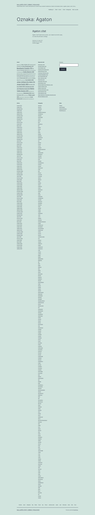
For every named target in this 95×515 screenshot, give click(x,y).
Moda (39, 270)
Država (39, 166)
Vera (39, 467)
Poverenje (40, 349)
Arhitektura (40, 114)
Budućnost (40, 137)
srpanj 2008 (19, 199)
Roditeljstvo (40, 385)
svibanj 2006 (19, 243)
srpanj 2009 (19, 179)
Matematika (40, 258)
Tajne (39, 448)
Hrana (39, 188)
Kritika (39, 231)
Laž (39, 238)
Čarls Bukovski (25, 98)
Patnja (39, 322)
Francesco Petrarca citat (43, 73)
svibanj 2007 (19, 223)
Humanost (40, 189)
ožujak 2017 (19, 107)
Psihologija (40, 371)
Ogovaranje (40, 310)
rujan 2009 (19, 176)
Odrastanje (40, 309)
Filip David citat (41, 79)
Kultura (39, 235)
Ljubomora (40, 248)
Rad (39, 374)
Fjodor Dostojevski (32, 75)
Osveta (39, 319)
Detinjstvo (40, 154)
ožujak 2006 (19, 247)
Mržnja (39, 275)
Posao (39, 344)
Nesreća (40, 297)
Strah (39, 433)
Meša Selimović (31, 91)
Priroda (39, 364)
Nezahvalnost (41, 302)
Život (39, 491)
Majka (39, 255)
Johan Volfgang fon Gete (26, 82)
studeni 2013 (19, 137)
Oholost (39, 312)
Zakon (39, 480)
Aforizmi (40, 105)
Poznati (39, 353)
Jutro (39, 216)
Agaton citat (39, 31)
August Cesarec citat (42, 86)
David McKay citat (42, 83)
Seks (39, 396)
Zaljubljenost (40, 482)
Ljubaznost (40, 247)
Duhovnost (40, 167)
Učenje (39, 459)
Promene (40, 368)
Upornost (40, 464)
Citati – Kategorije (67, 9)
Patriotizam (40, 324)
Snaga (39, 413)
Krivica (39, 233)
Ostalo (39, 317)
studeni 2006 (19, 233)
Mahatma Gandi (24, 88)
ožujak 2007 (19, 226)
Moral (39, 272)
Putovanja (40, 373)
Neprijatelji (40, 295)
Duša (39, 169)
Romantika (40, 386)
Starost (39, 430)
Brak (39, 130)
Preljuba (39, 358)
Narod (39, 285)
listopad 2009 (20, 174)
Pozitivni (40, 351)
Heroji (39, 184)
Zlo (38, 494)
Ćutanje (39, 147)
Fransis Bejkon (20, 76)
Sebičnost (40, 395)
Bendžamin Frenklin (24, 68)
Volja (39, 474)
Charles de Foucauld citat (43, 69)
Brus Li (30, 70)
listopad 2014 (19, 119)
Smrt (39, 411)
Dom (39, 159)
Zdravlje (39, 485)
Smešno (39, 410)
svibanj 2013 (19, 147)
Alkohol (39, 107)
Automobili (40, 117)
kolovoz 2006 (20, 238)
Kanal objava (62, 107)
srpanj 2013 (19, 144)
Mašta (39, 257)
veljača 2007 (19, 228)
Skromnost (40, 401)
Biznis (39, 120)
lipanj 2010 (19, 161)
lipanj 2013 (19, 145)
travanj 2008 (19, 204)
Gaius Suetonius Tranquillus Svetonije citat (47, 94)
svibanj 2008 (19, 203)
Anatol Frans (32, 64)
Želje (39, 487)
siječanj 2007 (19, 230)
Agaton (37, 43)
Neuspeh (40, 299)
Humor (39, 191)
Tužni (39, 457)
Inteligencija (40, 198)
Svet (39, 447)
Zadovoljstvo (40, 477)
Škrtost (39, 403)
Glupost (39, 179)
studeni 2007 (19, 213)
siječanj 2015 (19, 114)
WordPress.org (62, 110)
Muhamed (27, 93)
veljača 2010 (19, 167)
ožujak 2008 (19, 206)
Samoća (39, 388)
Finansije (40, 176)
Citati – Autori (58, 9)
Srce (39, 427)
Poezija (39, 331)
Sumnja (39, 442)
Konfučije (32, 84)
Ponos (39, 339)
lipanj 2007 (19, 221)
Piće (39, 326)
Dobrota (40, 157)
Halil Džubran (30, 78)
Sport (39, 418)
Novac (39, 304)
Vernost (39, 469)
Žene (39, 489)
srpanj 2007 (19, 220)
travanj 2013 (19, 149)
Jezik (39, 215)
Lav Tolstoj (21, 86)
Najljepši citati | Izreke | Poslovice (28, 4)
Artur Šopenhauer (28, 66)
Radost (39, 376)
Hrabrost (40, 186)
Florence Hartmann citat (43, 89)
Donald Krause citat (42, 66)
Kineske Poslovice (42, 221)
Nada (39, 284)
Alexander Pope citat (42, 81)
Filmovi (39, 172)
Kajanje (39, 218)
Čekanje (39, 139)
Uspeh (39, 465)
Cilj (38, 140)
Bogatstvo (40, 124)
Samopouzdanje (41, 390)
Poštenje (40, 346)
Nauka (39, 289)
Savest (39, 391)
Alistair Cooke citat (42, 88)
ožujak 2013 (19, 151)
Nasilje (39, 287)
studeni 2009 (19, 172)
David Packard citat (42, 91)
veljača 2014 (19, 132)
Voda (39, 472)
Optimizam (40, 315)
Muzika (39, 280)
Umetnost (40, 462)
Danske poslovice (41, 149)
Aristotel (19, 66)
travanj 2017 (19, 105)
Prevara (39, 359)
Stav (39, 432)
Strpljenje (40, 437)
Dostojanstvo (41, 162)
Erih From (34, 73)
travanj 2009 (19, 184)
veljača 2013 (19, 152)
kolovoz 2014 (19, 122)
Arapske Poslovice (42, 112)
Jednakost (40, 213)
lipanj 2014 (19, 125)
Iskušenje (40, 203)
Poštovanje (40, 347)
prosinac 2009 (20, 171)
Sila (39, 398)
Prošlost (40, 369)
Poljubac (40, 337)
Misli (39, 263)
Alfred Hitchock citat (42, 71)
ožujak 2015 (19, 110)
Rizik (39, 383)
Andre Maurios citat (42, 93)
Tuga (39, 455)
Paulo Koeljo (26, 95)
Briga (39, 132)
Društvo (39, 164)
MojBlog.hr (51, 9)
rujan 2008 (19, 196)
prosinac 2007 (20, 211)
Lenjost (39, 240)
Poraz (39, 341)
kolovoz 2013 (19, 142)
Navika (39, 290)
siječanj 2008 (19, 209)
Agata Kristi (19, 64)
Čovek (39, 144)
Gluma (39, 177)
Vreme (39, 475)
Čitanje (39, 142)
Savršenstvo (40, 393)
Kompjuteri (40, 226)
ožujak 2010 (19, 166)
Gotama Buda (23, 78)
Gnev (39, 181)
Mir (38, 262)
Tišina (39, 452)
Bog (39, 122)
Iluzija (39, 194)
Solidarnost (40, 417)
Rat (39, 379)
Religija (39, 381)
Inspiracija (40, 196)
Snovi (39, 415)
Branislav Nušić (25, 70)
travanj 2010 (19, 164)
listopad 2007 (20, 215)
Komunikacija (41, 228)
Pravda (39, 354)
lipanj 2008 (19, 201)
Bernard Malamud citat (43, 96)
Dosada (39, 161)
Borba (39, 129)
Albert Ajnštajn (25, 64)
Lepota (39, 241)
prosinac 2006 (20, 231)
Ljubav (39, 245)
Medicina (40, 260)
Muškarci (40, 278)
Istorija (39, 208)
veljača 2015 (19, 112)
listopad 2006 (20, 235)
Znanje (39, 496)
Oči (38, 307)
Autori (41, 41)
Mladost (39, 267)
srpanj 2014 (19, 124)
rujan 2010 (19, 156)
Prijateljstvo (40, 361)
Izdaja (39, 209)
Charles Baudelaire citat (43, 74)
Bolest (39, 127)
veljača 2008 (19, 208)
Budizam (40, 135)
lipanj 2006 (19, 241)
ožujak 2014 (19, 130)
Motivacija (40, 273)
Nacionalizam (41, 282)
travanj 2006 (19, 245)
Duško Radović (28, 72)
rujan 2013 (19, 140)
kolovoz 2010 (19, 157)
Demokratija (40, 152)
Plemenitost (40, 327)
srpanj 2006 (19, 240)
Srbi (39, 423)
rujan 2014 (19, 120)
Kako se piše (75, 9)
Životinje (40, 492)
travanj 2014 (19, 129)
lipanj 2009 (19, 181)
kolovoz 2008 (20, 198)
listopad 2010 (19, 154)
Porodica (40, 342)
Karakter (40, 220)
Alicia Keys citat (41, 64)
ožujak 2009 (19, 186)
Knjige (39, 223)
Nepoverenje (40, 292)
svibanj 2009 (19, 182)
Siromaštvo (40, 400)
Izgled (39, 211)
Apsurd (39, 110)
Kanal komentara (62, 108)
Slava (39, 405)
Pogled (39, 332)
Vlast (39, 470)
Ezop (27, 75)
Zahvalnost (40, 479)
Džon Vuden (29, 73)
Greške (39, 182)
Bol (38, 125)
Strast (39, 435)
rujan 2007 (19, 216)
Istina (39, 206)
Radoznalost (40, 378)
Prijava (60, 105)
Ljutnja (39, 252)
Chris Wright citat (41, 68)
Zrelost (39, 497)
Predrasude (40, 356)
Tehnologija (40, 450)
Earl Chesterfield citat (42, 76)
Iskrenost (40, 201)
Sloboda (40, 406)
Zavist (39, 484)
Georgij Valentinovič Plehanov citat (45, 84)
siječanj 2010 (19, 169)
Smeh (39, 408)
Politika (39, 336)
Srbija (39, 425)
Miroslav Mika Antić (20, 93)
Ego (39, 171)
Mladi (39, 265)
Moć (39, 268)
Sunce (39, 443)
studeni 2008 (19, 193)
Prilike (39, 363)
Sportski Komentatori (42, 420)
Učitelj (39, 460)
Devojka (39, 156)
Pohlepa (39, 334)
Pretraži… (61, 62)
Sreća (39, 428)
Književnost (40, 225)
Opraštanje (40, 314)
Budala (39, 134)
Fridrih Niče (26, 76)
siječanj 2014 (19, 134)
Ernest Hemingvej (21, 75)
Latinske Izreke (41, 236)
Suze (39, 445)
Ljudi (39, 250)
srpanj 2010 (19, 159)
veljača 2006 (19, 248)
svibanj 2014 (19, 127)
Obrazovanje (40, 305)
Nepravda (40, 294)
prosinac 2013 (20, 135)
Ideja (39, 193)
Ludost (39, 253)
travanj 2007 (19, 225)
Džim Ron (19, 73)
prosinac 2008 (20, 191)
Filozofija (40, 174)
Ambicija (40, 108)
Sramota (40, 422)
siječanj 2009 (19, 189)
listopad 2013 (19, 139)
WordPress (75, 510)
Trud (39, 454)
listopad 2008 (20, 194)
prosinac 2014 (20, 115)
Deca (39, 151)
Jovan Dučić (22, 84)
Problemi (40, 366)
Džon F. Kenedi (24, 73)
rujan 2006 (19, 236)
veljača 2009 (19, 188)
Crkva (39, 145)
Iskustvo (40, 204)
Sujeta (39, 440)
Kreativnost (40, 230)
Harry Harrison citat (42, 78)
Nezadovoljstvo (41, 300)
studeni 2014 (19, 117)
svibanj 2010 (19, 162)
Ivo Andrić (29, 80)
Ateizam (39, 115)
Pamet (39, 321)
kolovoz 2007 (20, 218)
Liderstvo (40, 243)
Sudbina (39, 438)
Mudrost (40, 277)
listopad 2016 (19, 108)
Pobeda (39, 329)
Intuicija (39, 199)
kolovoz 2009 (20, 177)
